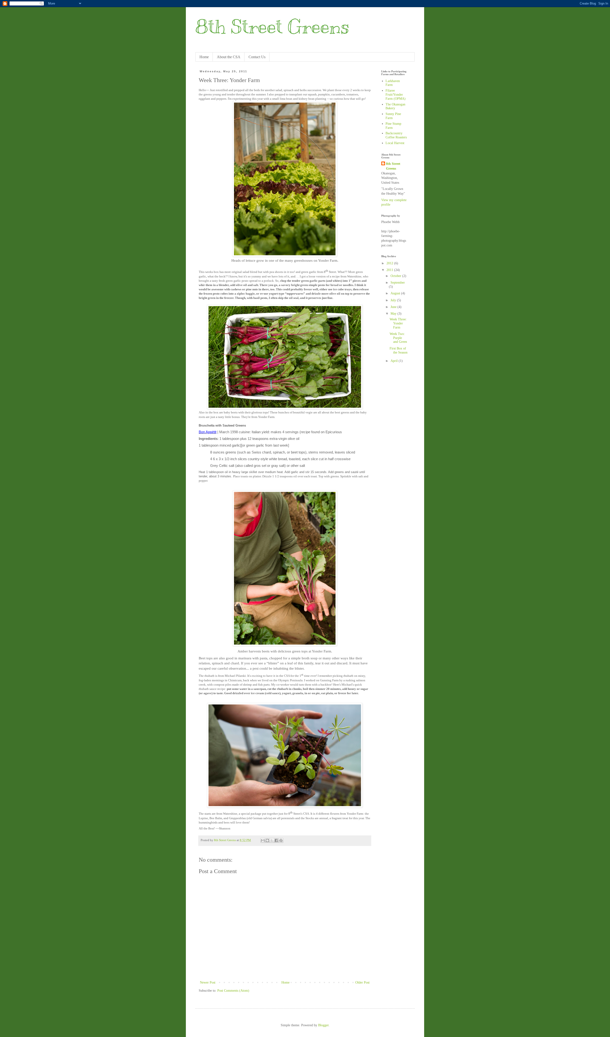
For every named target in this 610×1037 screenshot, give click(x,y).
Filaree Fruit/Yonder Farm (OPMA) (396, 94)
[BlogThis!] (267, 840)
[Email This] (262, 840)
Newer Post (207, 982)
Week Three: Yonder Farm (398, 323)
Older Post (362, 982)
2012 (390, 263)
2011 (390, 270)
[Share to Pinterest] (281, 840)
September (398, 282)
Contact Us (257, 57)
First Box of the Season (398, 350)
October (396, 276)
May (394, 313)
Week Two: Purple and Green (398, 338)
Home (204, 57)
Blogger (323, 1025)
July (394, 300)
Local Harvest (395, 143)
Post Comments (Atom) (233, 990)
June (394, 307)
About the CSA (228, 57)
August (396, 293)
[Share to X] (271, 840)
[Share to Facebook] (276, 840)
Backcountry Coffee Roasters (396, 135)
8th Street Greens (272, 27)
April (395, 361)
